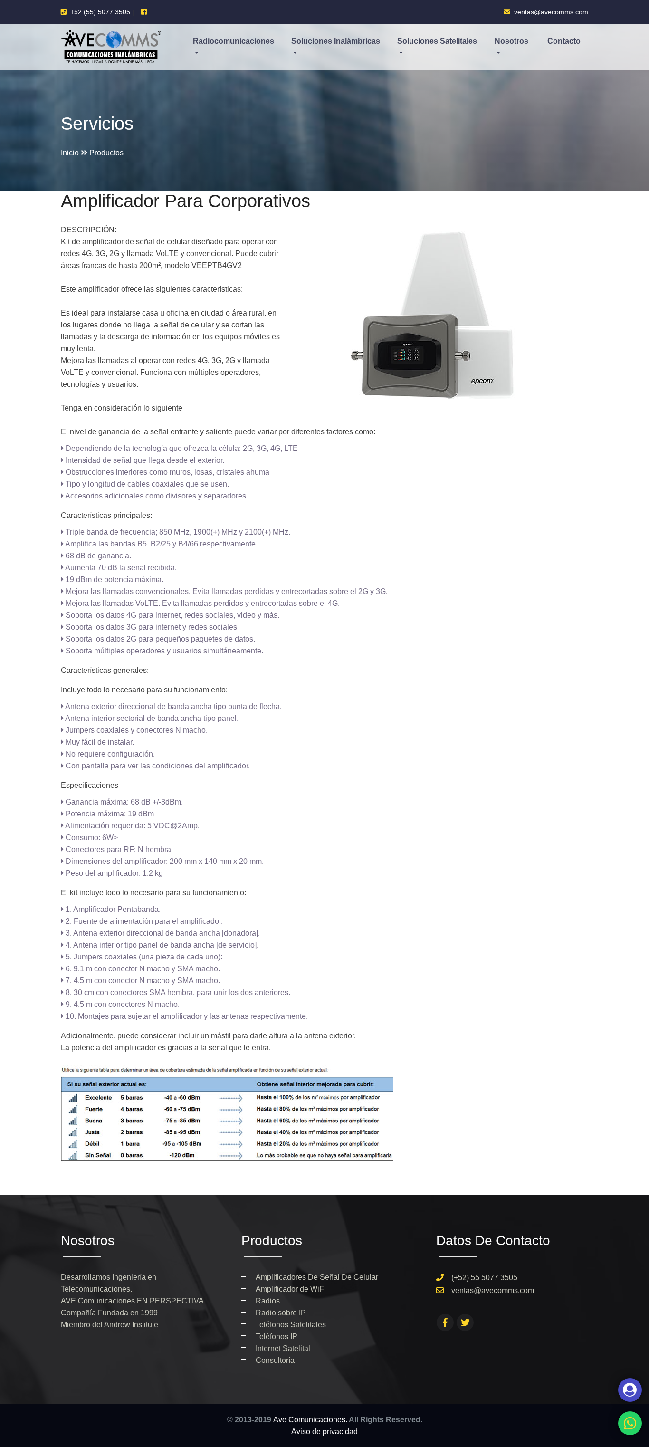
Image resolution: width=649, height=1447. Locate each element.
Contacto (564, 41)
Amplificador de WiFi (291, 1289)
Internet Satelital (283, 1348)
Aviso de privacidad (324, 1432)
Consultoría (275, 1360)
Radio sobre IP (281, 1313)
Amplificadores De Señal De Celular (317, 1277)
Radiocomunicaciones (233, 41)
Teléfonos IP (276, 1336)
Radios (268, 1301)
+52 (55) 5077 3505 (99, 12)
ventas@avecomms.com (549, 12)
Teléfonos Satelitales (291, 1325)
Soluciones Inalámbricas (335, 41)
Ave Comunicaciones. (310, 1420)
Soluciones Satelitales (437, 41)
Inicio (70, 153)
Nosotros (511, 41)
